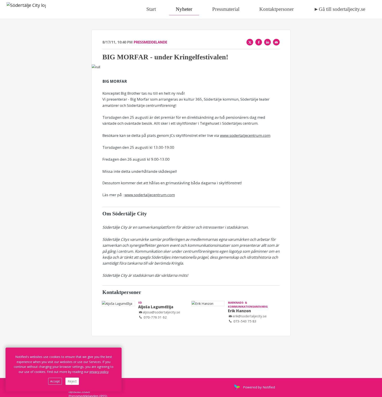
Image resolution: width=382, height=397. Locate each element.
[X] (249, 42)
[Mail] (276, 42)
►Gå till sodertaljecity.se (339, 9)
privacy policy (99, 372)
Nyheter (184, 9)
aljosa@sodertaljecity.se (161, 312)
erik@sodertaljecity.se (250, 316)
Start (151, 9)
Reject (72, 381)
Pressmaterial (225, 9)
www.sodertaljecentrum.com (245, 135)
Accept (55, 381)
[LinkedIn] (267, 42)
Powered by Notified (259, 387)
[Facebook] (258, 42)
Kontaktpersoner (276, 9)
